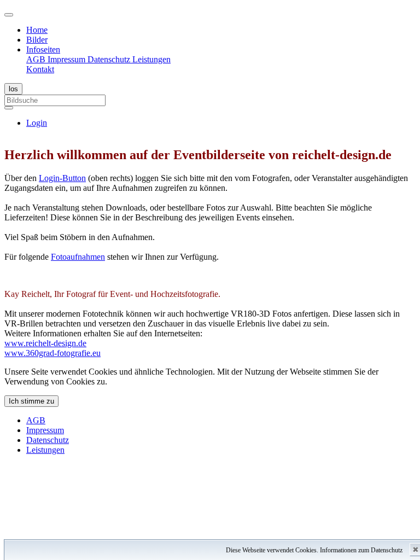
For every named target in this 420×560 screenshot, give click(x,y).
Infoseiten (43, 49)
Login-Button (62, 178)
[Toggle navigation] (8, 14)
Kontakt (40, 69)
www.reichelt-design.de (45, 343)
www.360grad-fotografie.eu (52, 353)
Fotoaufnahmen (78, 256)
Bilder (37, 39)
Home (37, 29)
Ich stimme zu (31, 401)
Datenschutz (110, 59)
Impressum (68, 59)
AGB (37, 59)
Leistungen (151, 59)
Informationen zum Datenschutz (361, 550)
